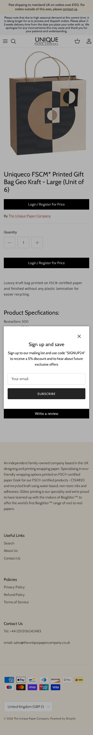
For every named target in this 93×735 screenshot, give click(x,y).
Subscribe (46, 394)
